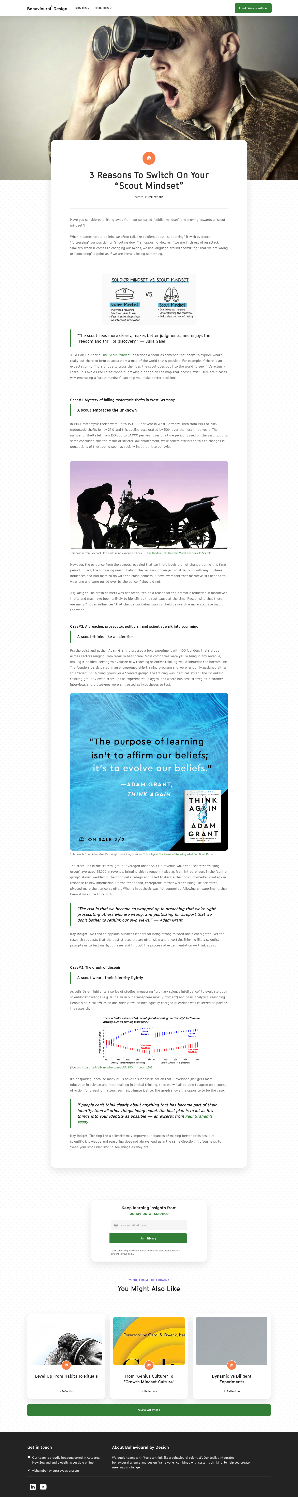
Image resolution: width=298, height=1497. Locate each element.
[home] (47, 8)
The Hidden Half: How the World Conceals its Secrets (179, 553)
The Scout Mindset (117, 355)
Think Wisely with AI (253, 8)
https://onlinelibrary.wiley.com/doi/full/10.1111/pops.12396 (117, 1067)
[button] (82, 8)
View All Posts (149, 1410)
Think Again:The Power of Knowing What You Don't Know (178, 854)
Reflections (155, 197)
